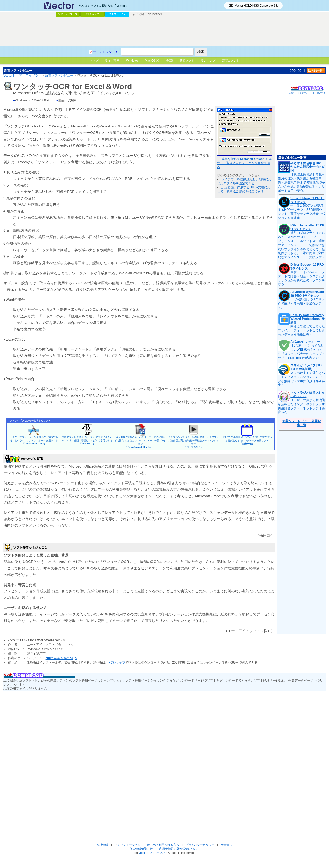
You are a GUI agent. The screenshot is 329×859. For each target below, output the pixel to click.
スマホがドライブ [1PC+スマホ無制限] (306, 367)
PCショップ (92, 14)
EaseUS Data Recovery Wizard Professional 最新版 (307, 318)
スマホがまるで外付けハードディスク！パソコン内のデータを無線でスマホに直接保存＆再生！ (301, 379)
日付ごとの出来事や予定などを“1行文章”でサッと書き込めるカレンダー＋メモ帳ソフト (246, 440)
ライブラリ (33, 75)
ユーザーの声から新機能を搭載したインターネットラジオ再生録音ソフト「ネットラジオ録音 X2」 (301, 406)
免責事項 (226, 844)
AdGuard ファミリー (305, 342)
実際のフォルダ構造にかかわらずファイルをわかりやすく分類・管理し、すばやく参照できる (87, 440)
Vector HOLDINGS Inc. (153, 852)
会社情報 (102, 844)
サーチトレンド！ (105, 52)
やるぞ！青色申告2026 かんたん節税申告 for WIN (307, 166)
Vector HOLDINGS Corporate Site (257, 5)
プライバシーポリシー (199, 844)
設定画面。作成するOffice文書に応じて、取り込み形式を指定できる (243, 189)
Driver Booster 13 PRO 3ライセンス (307, 266)
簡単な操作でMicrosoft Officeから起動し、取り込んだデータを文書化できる (244, 163)
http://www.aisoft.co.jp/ (61, 658)
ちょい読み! (138, 14)
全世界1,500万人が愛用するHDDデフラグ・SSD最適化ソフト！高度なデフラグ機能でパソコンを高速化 (301, 212)
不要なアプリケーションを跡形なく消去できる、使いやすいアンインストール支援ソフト (34, 440)
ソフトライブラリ (67, 14)
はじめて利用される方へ (163, 844)
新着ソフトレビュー (59, 75)
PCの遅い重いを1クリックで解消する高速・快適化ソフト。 (301, 303)
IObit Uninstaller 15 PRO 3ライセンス (307, 227)
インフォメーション (128, 844)
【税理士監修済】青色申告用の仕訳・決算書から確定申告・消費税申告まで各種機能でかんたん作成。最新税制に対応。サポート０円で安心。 (301, 182)
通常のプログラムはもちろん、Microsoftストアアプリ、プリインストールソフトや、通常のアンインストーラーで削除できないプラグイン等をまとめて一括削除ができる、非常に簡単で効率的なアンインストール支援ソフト (301, 245)
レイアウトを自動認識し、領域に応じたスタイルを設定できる (244, 181)
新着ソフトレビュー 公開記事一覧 (301, 423)
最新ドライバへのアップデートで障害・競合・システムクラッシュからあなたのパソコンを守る (301, 278)
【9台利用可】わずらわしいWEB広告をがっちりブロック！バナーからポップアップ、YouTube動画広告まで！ (301, 352)
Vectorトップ (12, 75)
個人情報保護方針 (141, 848)
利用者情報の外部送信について (179, 848)
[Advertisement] (164, 31)
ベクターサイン (117, 14)
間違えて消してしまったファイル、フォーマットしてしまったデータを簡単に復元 (301, 330)
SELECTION (155, 14)
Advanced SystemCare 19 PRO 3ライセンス (307, 293)
